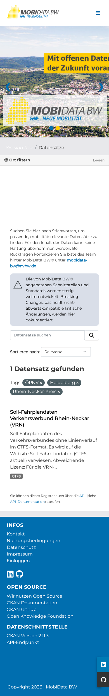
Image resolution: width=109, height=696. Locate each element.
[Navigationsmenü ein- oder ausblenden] (98, 13)
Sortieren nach (24, 351)
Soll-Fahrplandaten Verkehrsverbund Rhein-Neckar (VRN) (49, 418)
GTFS (16, 476)
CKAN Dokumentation (32, 602)
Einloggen (18, 560)
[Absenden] (91, 335)
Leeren (99, 160)
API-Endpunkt (23, 642)
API (82, 496)
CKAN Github (22, 609)
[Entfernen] (41, 383)
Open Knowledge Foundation (40, 616)
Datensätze (51, 147)
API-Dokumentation (27, 501)
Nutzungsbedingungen (33, 540)
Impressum (20, 554)
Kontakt (16, 534)
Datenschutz (21, 547)
